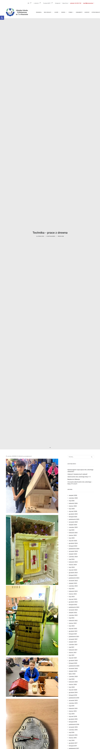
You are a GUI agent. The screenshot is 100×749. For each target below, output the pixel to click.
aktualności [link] (51, 236)
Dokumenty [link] (79, 12)
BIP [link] (28, 3)
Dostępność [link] (57, 3)
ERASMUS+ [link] (39, 12)
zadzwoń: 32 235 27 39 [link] (75, 3)
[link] (2, 18)
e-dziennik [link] (36, 3)
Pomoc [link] (70, 12)
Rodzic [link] (63, 12)
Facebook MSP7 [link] (46, 3)
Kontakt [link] (87, 12)
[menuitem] (30, 3)
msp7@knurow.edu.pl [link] (88, 3)
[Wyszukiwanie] (81, 456)
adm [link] (62, 236)
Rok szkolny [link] (47, 12)
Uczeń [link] (56, 12)
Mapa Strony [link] (65, 3)
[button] (92, 457)
